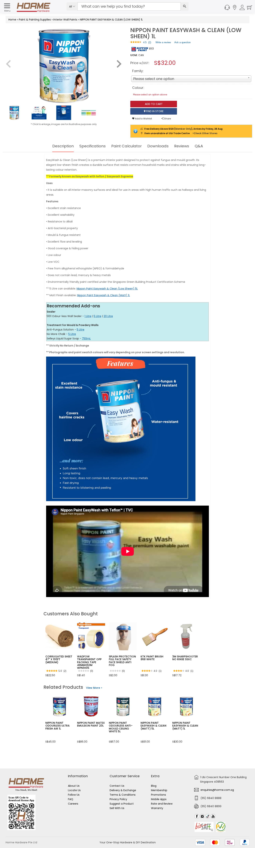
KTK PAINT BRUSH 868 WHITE (152, 658)
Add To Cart (154, 104)
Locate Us (74, 790)
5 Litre (97, 316)
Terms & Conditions (123, 795)
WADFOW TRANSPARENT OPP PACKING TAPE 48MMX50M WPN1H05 (89, 662)
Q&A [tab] (199, 146)
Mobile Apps (159, 799)
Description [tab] (63, 146)
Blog (153, 786)
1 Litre (88, 316)
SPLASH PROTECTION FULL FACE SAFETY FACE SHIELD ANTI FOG (122, 661)
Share (167, 118)
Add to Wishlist (143, 118)
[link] (136, 42)
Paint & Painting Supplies (35, 19)
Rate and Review (161, 804)
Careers (73, 804)
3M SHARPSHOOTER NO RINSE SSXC (185, 658)
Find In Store (154, 111)
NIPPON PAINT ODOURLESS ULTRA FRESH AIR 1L (57, 725)
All (71, 6)
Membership (159, 790)
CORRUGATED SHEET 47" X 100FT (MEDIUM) (58, 659)
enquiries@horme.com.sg (217, 790)
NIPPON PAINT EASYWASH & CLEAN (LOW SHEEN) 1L (111, 19)
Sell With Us (117, 808)
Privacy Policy (118, 799)
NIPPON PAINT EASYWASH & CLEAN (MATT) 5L (153, 725)
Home (12, 19)
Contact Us (117, 786)
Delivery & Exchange (123, 790)
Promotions (158, 795)
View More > (94, 688)
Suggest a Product (122, 804)
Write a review (163, 43)
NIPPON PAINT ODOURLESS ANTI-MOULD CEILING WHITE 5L (121, 727)
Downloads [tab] (158, 146)
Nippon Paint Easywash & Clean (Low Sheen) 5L (107, 288)
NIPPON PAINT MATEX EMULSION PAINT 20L (91, 724)
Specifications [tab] (92, 146)
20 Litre (108, 316)
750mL (86, 338)
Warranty (157, 808)
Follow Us (74, 795)
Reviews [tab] (181, 146)
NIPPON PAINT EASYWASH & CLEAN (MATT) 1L (185, 725)
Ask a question (182, 42)
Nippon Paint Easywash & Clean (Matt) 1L (103, 295)
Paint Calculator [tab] (126, 146)
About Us (74, 786)
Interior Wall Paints (65, 19)
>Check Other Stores (204, 133)
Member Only (183, 128)
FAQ (70, 799)
